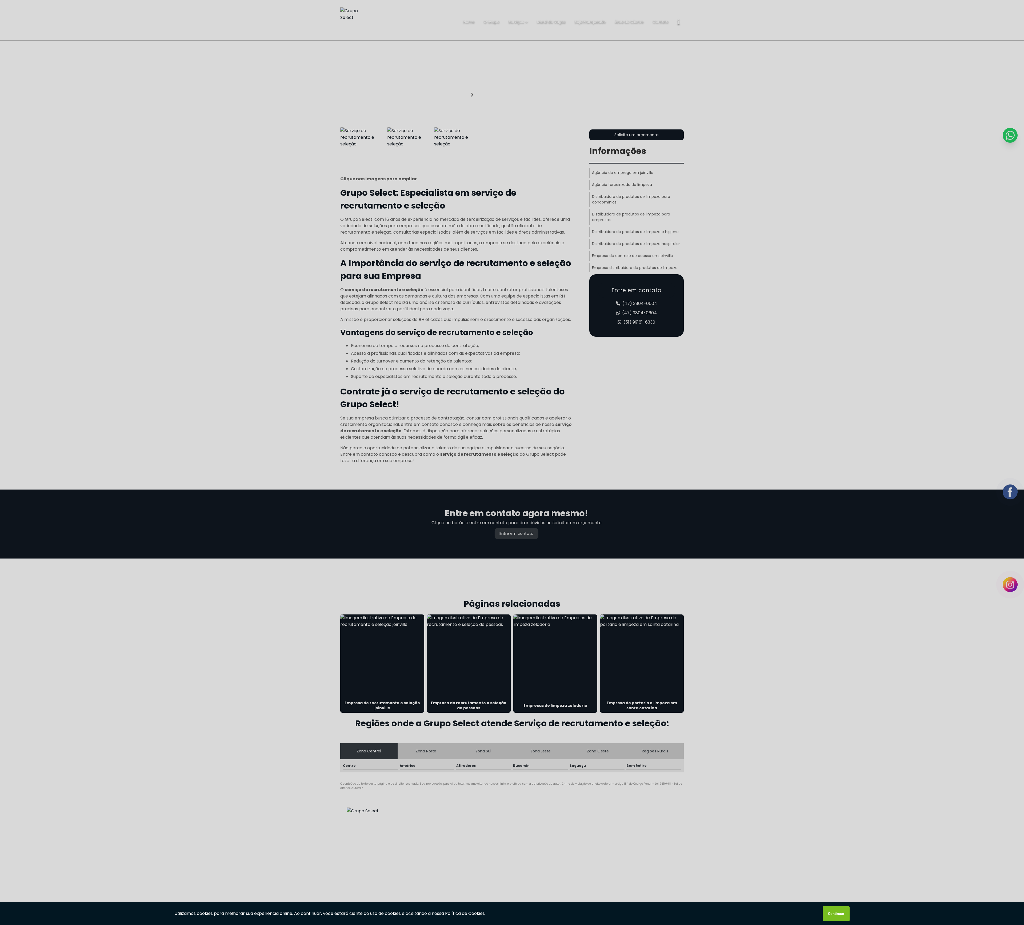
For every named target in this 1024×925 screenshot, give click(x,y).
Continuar (836, 914)
